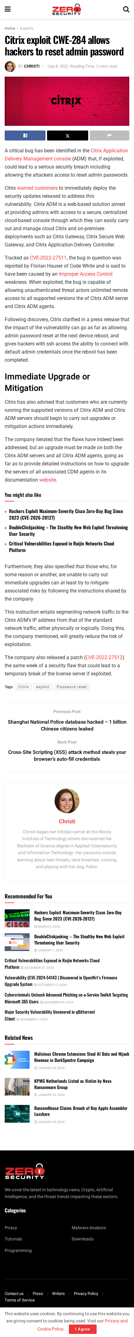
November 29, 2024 (58, 1002)
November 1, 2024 (33, 1019)
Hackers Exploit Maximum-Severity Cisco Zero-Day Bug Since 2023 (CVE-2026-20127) (66, 514)
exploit (43, 687)
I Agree (82, 1329)
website (47, 480)
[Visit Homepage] (66, 9)
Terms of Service (20, 1300)
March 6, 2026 (48, 927)
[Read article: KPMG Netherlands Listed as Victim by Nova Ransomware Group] (17, 1087)
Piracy (11, 1228)
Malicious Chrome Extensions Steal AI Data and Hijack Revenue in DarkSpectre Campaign (81, 1056)
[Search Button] (126, 9)
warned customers (37, 188)
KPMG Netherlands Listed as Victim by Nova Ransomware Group (72, 1084)
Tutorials (13, 1239)
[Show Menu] (8, 9)
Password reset (72, 687)
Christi (32, 66)
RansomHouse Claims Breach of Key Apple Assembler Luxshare (80, 1111)
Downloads (82, 1239)
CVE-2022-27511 (48, 258)
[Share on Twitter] (67, 135)
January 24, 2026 (51, 1095)
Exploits (26, 28)
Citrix (23, 687)
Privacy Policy (86, 1294)
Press (38, 1294)
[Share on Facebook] (25, 135)
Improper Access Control (85, 274)
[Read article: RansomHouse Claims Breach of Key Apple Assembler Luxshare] (17, 1114)
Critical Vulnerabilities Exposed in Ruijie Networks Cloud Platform (61, 546)
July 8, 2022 (57, 66)
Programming (18, 1250)
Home (10, 28)
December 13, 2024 (52, 985)
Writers (58, 1294)
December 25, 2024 (39, 968)
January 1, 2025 (50, 950)
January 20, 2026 (51, 1122)
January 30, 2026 (51, 1068)
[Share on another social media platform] (109, 135)
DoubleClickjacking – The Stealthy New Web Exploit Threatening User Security (68, 530)
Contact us (14, 1294)
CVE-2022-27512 (104, 657)
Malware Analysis (89, 1228)
